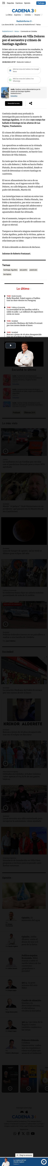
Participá (41, 3)
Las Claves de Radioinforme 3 (25, 25)
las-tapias (7, 274)
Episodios (14, 96)
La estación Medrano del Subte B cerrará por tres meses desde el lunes (24, 324)
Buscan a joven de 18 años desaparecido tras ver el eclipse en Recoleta (24, 335)
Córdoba (28, 15)
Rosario (37, 15)
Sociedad (14, 321)
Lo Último (9, 15)
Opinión (27, 3)
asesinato (33, 270)
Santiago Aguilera (10, 270)
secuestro (23, 270)
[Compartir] (30, 103)
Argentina (17, 15)
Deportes (10, 3)
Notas (38, 25)
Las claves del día (8, 25)
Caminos (19, 3)
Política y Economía (18, 307)
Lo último (23, 288)
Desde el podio (16, 296)
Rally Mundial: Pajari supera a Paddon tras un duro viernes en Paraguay (23, 299)
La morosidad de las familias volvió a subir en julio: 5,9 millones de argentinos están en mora (25, 311)
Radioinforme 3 (24, 21)
